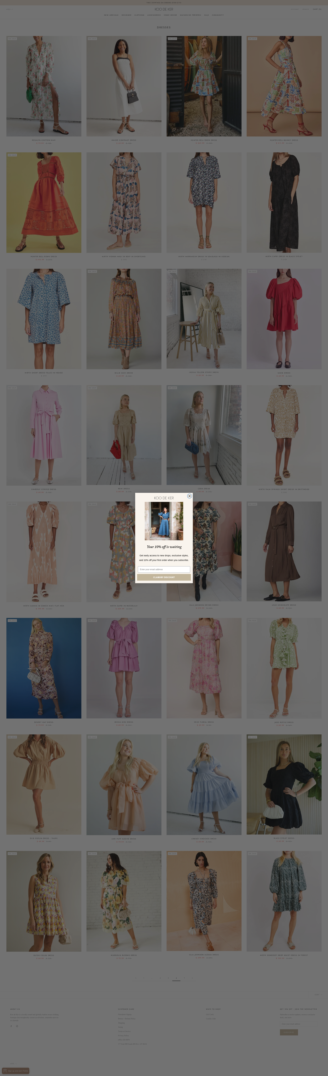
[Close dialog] (189, 496)
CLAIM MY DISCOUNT (164, 577)
